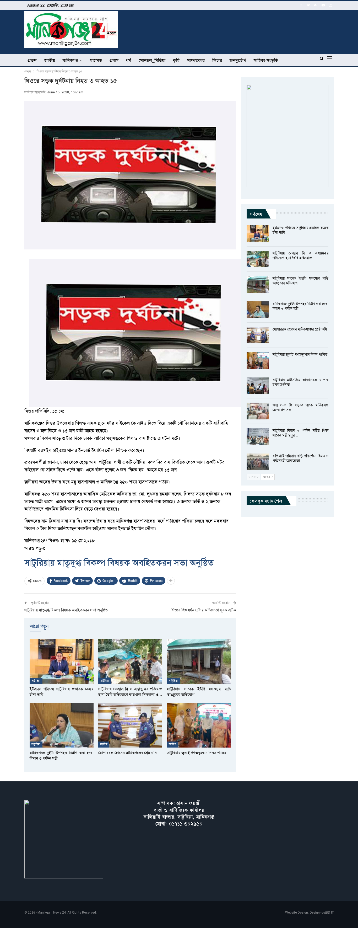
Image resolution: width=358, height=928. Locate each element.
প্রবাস (114, 60)
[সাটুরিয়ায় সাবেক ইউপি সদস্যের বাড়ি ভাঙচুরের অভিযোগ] (199, 661)
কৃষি (176, 60)
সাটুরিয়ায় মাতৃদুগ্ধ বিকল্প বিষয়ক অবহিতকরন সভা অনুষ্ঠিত (119, 562)
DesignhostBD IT (322, 912)
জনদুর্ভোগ (238, 60)
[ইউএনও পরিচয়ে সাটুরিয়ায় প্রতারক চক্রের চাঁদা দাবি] (62, 661)
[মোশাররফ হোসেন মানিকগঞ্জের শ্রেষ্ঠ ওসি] (130, 725)
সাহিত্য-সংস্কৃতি (266, 60)
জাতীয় (49, 60)
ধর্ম (128, 60)
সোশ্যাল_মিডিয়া (152, 60)
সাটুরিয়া (36, 681)
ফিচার (217, 60)
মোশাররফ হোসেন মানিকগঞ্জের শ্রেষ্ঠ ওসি (300, 329)
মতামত (96, 60)
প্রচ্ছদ (32, 60)
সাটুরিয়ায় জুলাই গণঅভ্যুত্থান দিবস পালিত (300, 354)
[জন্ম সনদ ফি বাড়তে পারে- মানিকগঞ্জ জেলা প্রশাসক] (258, 411)
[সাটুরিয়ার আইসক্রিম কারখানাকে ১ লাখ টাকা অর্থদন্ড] (258, 385)
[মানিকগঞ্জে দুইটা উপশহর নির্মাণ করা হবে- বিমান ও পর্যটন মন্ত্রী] (62, 725)
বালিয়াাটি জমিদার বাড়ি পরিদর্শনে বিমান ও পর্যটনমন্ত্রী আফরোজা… (300, 458)
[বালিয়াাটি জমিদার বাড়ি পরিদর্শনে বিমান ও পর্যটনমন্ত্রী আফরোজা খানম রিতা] (258, 462)
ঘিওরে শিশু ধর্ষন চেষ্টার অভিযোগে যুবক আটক (203, 610)
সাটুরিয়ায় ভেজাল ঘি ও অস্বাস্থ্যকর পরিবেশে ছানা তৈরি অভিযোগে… (300, 255)
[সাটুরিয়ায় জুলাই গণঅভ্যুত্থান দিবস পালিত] (199, 725)
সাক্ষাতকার (196, 60)
